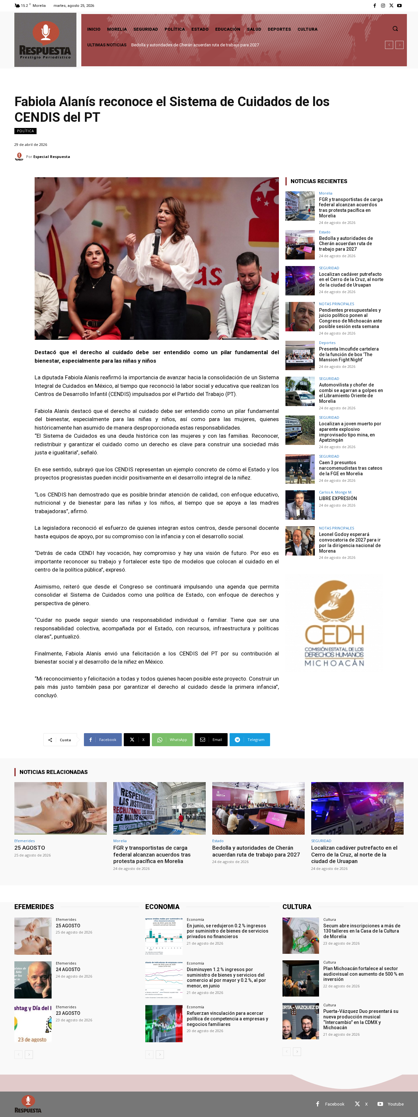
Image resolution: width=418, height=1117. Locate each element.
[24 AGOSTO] (33, 980)
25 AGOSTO (29, 847)
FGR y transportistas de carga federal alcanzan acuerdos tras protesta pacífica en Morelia (351, 207)
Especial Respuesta (51, 156)
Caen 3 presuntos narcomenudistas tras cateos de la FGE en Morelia (350, 468)
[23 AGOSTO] (33, 1023)
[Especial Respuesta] (20, 157)
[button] (395, 28)
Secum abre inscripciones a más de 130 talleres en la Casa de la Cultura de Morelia (361, 931)
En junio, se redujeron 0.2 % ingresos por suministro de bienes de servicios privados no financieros (227, 931)
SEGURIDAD (329, 268)
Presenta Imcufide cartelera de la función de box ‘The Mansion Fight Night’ (349, 354)
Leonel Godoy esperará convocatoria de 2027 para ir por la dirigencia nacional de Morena (350, 542)
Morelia (325, 193)
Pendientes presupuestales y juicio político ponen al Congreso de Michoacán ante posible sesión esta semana (350, 318)
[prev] (389, 45)
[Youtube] (399, 6)
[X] (391, 6)
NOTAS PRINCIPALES (336, 304)
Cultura (329, 919)
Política (25, 131)
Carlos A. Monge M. (335, 492)
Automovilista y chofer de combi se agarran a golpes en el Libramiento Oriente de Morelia (351, 393)
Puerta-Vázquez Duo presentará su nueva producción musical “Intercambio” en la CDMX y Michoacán (360, 1019)
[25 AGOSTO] (60, 808)
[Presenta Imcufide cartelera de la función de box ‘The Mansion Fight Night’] (300, 355)
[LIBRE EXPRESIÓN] (300, 505)
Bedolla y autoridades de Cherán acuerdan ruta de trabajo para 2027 (346, 244)
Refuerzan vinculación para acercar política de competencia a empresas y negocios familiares (227, 1019)
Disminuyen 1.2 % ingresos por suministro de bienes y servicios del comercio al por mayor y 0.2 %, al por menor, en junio (226, 977)
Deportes (327, 342)
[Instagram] (383, 6)
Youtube (396, 1104)
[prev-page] (18, 1054)
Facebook (335, 1104)
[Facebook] (375, 6)
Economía (195, 919)
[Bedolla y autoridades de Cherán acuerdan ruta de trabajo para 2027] (300, 245)
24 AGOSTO (68, 969)
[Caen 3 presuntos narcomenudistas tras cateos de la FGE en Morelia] (300, 469)
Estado (324, 232)
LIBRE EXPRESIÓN (338, 498)
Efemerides (24, 840)
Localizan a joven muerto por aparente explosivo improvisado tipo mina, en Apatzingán (350, 432)
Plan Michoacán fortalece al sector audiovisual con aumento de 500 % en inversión (363, 974)
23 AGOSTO (68, 1013)
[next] (399, 45)
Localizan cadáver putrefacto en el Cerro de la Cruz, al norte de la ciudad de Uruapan (210, 44)
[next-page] (29, 1054)
